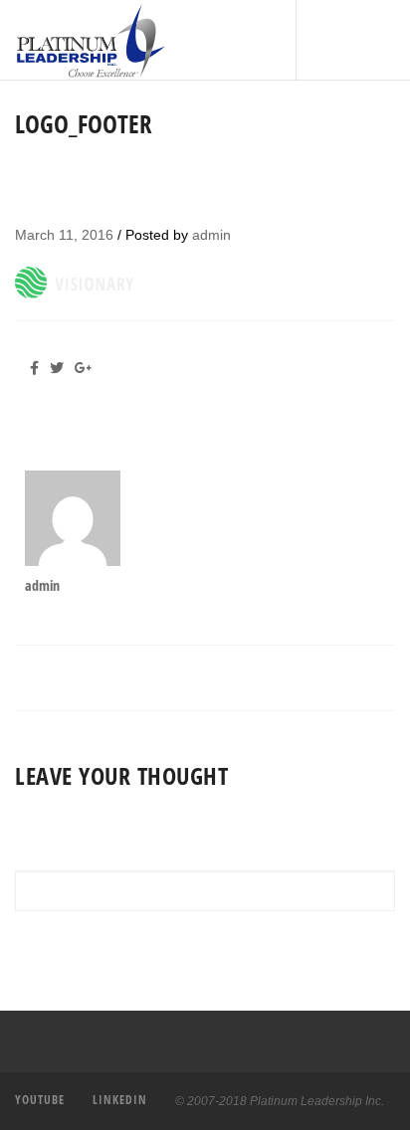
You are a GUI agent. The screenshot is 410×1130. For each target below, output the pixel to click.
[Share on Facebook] (40, 368)
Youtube (40, 1099)
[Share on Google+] (87, 368)
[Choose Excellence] (28, 40)
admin (211, 235)
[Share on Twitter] (60, 368)
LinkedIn (120, 1099)
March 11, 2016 (64, 235)
